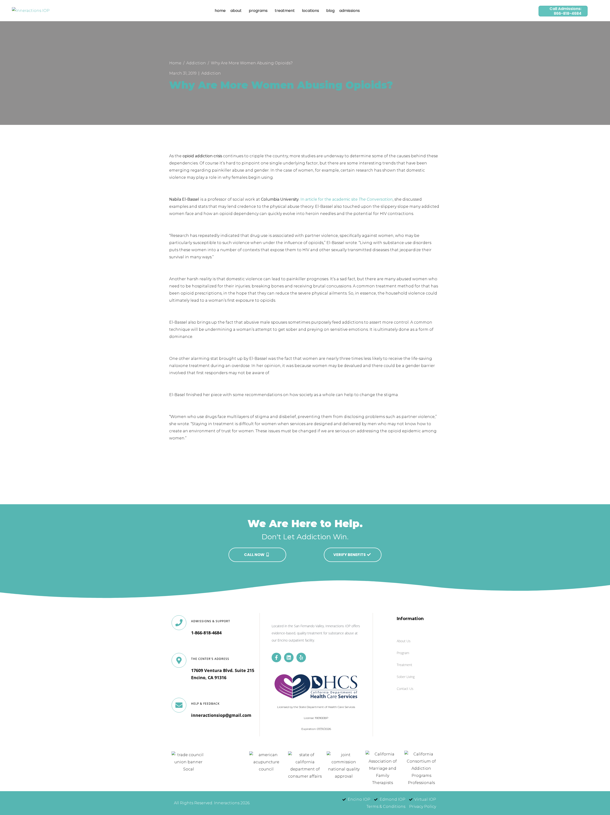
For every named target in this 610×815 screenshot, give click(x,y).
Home (220, 10)
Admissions (349, 10)
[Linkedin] (289, 657)
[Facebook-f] (276, 657)
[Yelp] (301, 657)
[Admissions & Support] (179, 622)
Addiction (211, 73)
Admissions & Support (210, 621)
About (236, 10)
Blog (330, 10)
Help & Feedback (205, 704)
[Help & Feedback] (179, 705)
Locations (310, 10)
